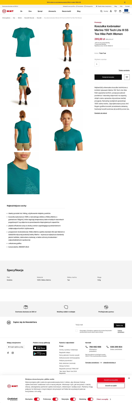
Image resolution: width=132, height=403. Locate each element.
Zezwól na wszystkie (111, 380)
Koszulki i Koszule (29, 18)
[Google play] (45, 353)
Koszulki (39, 18)
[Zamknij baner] (129, 378)
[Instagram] (12, 353)
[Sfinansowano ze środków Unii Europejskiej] (126, 11)
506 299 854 (116, 347)
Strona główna (6, 18)
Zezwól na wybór (111, 385)
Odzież (20, 18)
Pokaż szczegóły (102, 399)
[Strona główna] (7, 11)
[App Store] (45, 347)
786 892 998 (95, 347)
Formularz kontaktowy (92, 362)
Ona (14, 18)
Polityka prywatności (121, 331)
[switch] (55, 399)
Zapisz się (119, 325)
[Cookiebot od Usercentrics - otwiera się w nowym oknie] (12, 399)
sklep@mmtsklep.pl (109, 362)
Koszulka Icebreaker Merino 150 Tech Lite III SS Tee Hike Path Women (63, 18)
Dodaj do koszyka (108, 77)
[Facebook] (8, 353)
